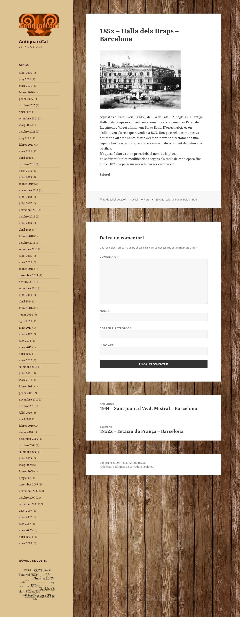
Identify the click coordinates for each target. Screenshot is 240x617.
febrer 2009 (26, 471)
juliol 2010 (25, 412)
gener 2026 (26, 99)
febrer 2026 (26, 92)
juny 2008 (25, 478)
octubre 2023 (27, 131)
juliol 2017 (25, 203)
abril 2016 (25, 229)
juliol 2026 (25, 73)
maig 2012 (25, 347)
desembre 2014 (28, 275)
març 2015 (25, 262)
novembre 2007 (28, 491)
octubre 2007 (27, 497)
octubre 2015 (27, 242)
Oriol (135, 199)
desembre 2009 (28, 439)
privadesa (136, 466)
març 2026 (25, 86)
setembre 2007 (28, 504)
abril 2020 (25, 157)
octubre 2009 (27, 445)
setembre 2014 (28, 288)
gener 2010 (26, 432)
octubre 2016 (27, 216)
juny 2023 (25, 138)
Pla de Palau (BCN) (186, 199)
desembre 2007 (28, 484)
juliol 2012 (25, 334)
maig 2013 (25, 327)
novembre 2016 (28, 210)
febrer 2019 (26, 184)
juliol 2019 (25, 177)
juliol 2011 (25, 373)
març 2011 (25, 380)
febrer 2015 (26, 269)
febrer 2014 (26, 308)
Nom (104, 311)
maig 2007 (25, 530)
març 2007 (25, 543)
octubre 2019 (27, 164)
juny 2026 (25, 79)
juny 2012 (25, 340)
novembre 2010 (28, 399)
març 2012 (25, 360)
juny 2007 (25, 523)
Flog (146, 199)
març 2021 (25, 151)
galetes (148, 466)
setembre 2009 (28, 452)
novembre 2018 (28, 190)
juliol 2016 (25, 223)
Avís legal (106, 466)
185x (157, 199)
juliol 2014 (25, 295)
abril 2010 (25, 419)
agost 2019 (25, 171)
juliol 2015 (25, 256)
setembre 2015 (28, 249)
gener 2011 (26, 393)
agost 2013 (25, 321)
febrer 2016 (26, 236)
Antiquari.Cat (33, 41)
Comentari (109, 256)
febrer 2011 (26, 386)
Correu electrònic (115, 328)
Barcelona (167, 199)
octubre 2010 (27, 406)
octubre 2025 (27, 105)
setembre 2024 (28, 118)
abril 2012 (25, 354)
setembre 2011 (28, 367)
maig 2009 (25, 465)
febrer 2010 (26, 425)
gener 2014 (26, 314)
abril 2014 (25, 301)
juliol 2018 (25, 197)
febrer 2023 (26, 144)
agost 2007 (25, 510)
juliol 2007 (25, 517)
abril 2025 (25, 112)
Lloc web (107, 345)
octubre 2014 (27, 282)
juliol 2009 (25, 458)
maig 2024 (25, 125)
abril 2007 (25, 537)
